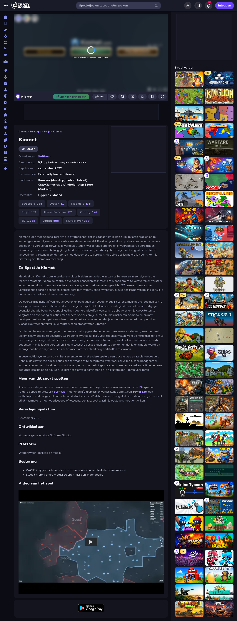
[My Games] (198, 5)
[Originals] (5, 49)
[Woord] (5, 159)
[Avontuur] (5, 83)
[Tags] (5, 168)
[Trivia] (5, 152)
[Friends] (187, 5)
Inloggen (224, 6)
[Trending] (5, 36)
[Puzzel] (5, 115)
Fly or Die (140, 392)
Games (23, 131)
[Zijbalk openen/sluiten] (5, 5)
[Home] (5, 17)
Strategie (35, 131)
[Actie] (5, 71)
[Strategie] (5, 146)
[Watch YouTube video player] (91, 541)
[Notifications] (208, 5)
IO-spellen (146, 387)
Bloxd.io (60, 392)
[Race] (5, 121)
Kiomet (57, 131)
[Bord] (5, 89)
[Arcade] (5, 77)
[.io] (5, 96)
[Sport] (5, 140)
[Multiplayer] (5, 55)
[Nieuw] (5, 30)
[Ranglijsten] (5, 61)
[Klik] (5, 108)
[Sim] (5, 134)
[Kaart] (5, 102)
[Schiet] (5, 127)
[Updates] (5, 42)
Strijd (47, 131)
